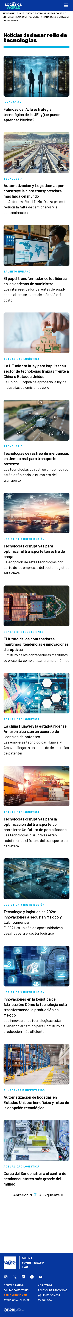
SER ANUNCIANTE (15, 1291)
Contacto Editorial (17, 1287)
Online (27, 1254)
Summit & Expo (33, 1259)
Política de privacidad (52, 1287)
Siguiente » (53, 1191)
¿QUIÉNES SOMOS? (49, 1291)
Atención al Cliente (17, 1296)
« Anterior (19, 1191)
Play (25, 1263)
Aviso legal (45, 1296)
